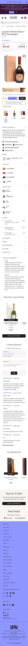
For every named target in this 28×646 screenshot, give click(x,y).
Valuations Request (7, 566)
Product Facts (6, 187)
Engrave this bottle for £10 (15, 103)
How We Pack (6, 238)
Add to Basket (12, 98)
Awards (4, 154)
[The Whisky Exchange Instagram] (10, 605)
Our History (5, 530)
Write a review (6, 361)
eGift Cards (5, 553)
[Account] (5, 18)
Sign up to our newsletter (14, 503)
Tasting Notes (6, 252)
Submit (14, 373)
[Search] (2, 22)
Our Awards (6, 533)
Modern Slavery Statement (9, 582)
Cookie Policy (6, 579)
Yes (11, 12)
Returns (4, 241)
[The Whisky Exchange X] (7, 605)
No (16, 12)
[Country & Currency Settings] (25, 18)
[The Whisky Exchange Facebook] (4, 605)
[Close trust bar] (26, 2)
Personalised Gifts (7, 556)
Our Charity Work (7, 537)
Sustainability (6, 540)
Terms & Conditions (7, 573)
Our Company (6, 527)
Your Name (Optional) (7, 356)
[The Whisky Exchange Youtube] (13, 605)
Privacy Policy (6, 576)
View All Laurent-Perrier (14, 335)
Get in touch (9, 518)
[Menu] (2, 18)
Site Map (5, 550)
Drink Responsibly (7, 245)
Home (3, 26)
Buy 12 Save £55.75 (22, 98)
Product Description (8, 127)
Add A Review (6, 351)
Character (5, 164)
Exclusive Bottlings (7, 560)
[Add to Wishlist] (24, 31)
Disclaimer (5, 249)
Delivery (4, 218)
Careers (5, 543)
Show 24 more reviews (8, 445)
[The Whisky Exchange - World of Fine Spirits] (14, 18)
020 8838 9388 (21, 518)
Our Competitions (7, 563)
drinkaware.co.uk (17, 643)
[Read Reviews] (10, 40)
